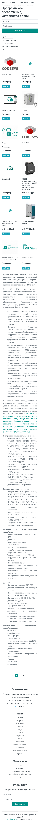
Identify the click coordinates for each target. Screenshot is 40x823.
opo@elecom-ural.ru (21, 697)
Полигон (25, 111)
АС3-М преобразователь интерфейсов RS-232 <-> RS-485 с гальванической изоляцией (29, 184)
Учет (20, 765)
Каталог (13, 3)
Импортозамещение (20, 751)
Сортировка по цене (9, 41)
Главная (4, 3)
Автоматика (23, 3)
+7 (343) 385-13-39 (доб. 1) (21, 700)
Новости (20, 727)
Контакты (20, 748)
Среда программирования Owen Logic (9, 145)
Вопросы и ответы (20, 745)
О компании (20, 724)
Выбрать (6, 86)
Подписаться (20, 30)
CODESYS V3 (26, 143)
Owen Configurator (8, 111)
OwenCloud (6, 179)
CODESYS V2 (6, 74)
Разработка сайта (12, 819)
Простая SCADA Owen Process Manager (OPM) (10, 224)
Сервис (20, 721)
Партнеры (20, 736)
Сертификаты (20, 742)
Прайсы (20, 754)
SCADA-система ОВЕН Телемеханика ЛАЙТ (10, 259)
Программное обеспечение (20, 771)
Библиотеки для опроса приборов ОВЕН (28, 76)
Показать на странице (10, 47)
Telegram (21, 706)
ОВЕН (33, 3)
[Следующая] (27, 675)
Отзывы (20, 739)
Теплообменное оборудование (20, 774)
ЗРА (20, 777)
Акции (20, 730)
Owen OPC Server (28, 258)
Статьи (20, 733)
